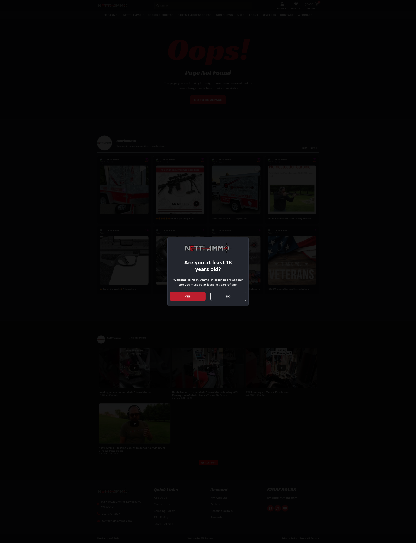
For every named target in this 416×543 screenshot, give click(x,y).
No (228, 296)
